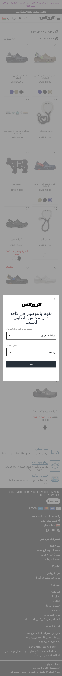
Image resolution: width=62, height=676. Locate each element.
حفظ (31, 364)
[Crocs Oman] (31, 305)
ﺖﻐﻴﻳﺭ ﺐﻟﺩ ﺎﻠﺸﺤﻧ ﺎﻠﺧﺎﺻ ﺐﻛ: (19, 329)
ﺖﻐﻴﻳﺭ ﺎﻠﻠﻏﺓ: (11, 346)
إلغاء (31, 373)
